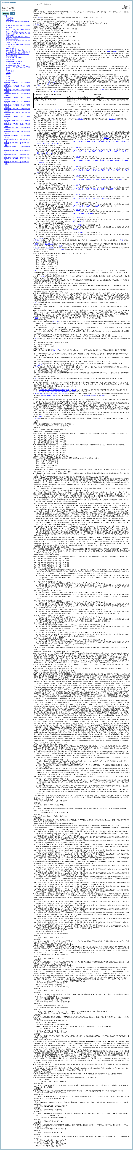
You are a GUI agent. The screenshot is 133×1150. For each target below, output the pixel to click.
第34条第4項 (64, 393)
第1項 (37, 378)
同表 (55, 91)
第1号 (57, 109)
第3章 (72, 392)
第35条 (102, 395)
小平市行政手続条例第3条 (54, 390)
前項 (36, 244)
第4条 (74, 390)
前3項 (37, 302)
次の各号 (80, 119)
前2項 (37, 25)
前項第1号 (38, 240)
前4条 (41, 416)
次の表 (102, 89)
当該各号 (112, 119)
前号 (39, 85)
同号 (121, 240)
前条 (39, 17)
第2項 (37, 248)
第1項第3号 (50, 248)
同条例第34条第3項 (90, 395)
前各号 (106, 138)
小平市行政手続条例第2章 (58, 392)
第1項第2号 (49, 244)
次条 (42, 276)
